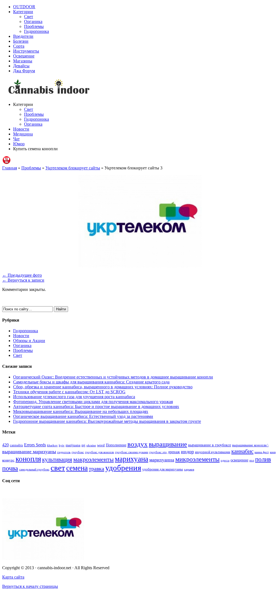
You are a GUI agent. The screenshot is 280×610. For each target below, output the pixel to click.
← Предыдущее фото (22, 275)
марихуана (131, 459)
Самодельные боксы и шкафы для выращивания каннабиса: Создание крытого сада (91, 382)
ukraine (91, 445)
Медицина (23, 134)
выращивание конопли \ (250, 445)
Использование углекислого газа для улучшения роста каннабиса (74, 396)
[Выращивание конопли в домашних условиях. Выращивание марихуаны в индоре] (140, 87)
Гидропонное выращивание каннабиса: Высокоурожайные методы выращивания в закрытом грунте (107, 421)
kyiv (62, 445)
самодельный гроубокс (34, 469)
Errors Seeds (35, 445)
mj (83, 445)
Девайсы (21, 65)
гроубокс (78, 452)
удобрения (123, 467)
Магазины (22, 61)
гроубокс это (158, 452)
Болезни (20, 41)
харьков (189, 469)
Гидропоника (36, 31)
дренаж (174, 452)
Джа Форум (24, 70)
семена (77, 468)
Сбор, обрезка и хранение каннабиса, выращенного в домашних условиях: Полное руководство (102, 386)
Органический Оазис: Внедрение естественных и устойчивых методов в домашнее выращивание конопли (113, 377)
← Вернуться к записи (23, 280)
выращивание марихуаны (29, 451)
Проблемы (34, 26)
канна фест (262, 452)
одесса (225, 460)
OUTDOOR (24, 6)
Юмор (19, 143)
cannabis (16, 445)
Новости (21, 129)
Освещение (23, 56)
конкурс (8, 460)
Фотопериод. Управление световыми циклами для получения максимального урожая (93, 401)
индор (187, 451)
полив (263, 459)
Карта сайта (13, 577)
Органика (33, 21)
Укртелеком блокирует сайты (72, 168)
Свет (28, 16)
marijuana (73, 445)
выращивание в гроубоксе (209, 445)
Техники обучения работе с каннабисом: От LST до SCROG (69, 391)
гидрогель (64, 452)
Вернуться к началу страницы (30, 586)
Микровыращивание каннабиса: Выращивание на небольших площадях (80, 411)
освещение (239, 460)
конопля (28, 459)
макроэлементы (93, 459)
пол (251, 460)
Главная (9, 168)
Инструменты (26, 51)
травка (96, 469)
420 (5, 445)
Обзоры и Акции (29, 340)
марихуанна (161, 459)
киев (273, 452)
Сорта (18, 46)
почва (10, 468)
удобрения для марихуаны (162, 469)
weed (101, 445)
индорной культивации (212, 452)
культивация (57, 459)
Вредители (23, 36)
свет (58, 467)
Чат (16, 139)
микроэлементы (197, 459)
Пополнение (116, 445)
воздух (137, 444)
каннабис (242, 451)
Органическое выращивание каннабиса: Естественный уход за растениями (83, 416)
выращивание (168, 444)
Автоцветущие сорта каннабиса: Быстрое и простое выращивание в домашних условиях (96, 406)
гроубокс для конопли (99, 452)
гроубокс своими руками (131, 452)
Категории (23, 11)
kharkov (52, 445)
